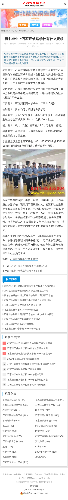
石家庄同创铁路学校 (15, 415)
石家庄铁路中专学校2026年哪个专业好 (23, 305)
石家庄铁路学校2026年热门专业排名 (22, 319)
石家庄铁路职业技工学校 (24, 259)
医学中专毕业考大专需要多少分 (26, 270)
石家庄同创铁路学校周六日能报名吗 (29, 266)
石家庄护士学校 (13, 441)
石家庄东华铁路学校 (15, 405)
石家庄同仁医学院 (47, 415)
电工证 (8, 425)
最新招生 (24, 31)
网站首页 (14, 31)
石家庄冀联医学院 (14, 399)
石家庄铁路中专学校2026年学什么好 (22, 328)
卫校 (8, 446)
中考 (40, 446)
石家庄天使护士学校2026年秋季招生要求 (27, 379)
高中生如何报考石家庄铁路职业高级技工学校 (26, 290)
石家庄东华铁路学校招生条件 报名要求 (26, 385)
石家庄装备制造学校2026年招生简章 (25, 374)
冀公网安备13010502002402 (35, 493)
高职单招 (10, 457)
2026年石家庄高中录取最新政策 (23, 359)
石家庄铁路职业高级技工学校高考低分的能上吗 (27, 300)
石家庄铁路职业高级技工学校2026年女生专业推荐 (28, 314)
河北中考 (10, 452)
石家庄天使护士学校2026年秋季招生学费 (27, 348)
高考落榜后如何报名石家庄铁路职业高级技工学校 (28, 295)
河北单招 (42, 441)
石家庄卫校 (11, 410)
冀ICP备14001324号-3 (34, 489)
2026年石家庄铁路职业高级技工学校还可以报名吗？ (30, 286)
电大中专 (42, 410)
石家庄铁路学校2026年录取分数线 (21, 309)
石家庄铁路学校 (46, 420)
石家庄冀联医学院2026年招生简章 (24, 369)
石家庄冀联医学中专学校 (49, 436)
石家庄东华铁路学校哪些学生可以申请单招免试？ (31, 364)
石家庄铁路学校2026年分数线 (19, 324)
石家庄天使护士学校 (48, 405)
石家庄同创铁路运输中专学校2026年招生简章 (29, 343)
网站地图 (34, 486)
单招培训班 (11, 420)
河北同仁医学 (12, 436)
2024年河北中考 (46, 452)
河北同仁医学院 (46, 425)
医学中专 (42, 431)
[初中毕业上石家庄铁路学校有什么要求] (34, 4)
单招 (40, 457)
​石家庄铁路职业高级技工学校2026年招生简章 (29, 353)
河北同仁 (10, 431)
